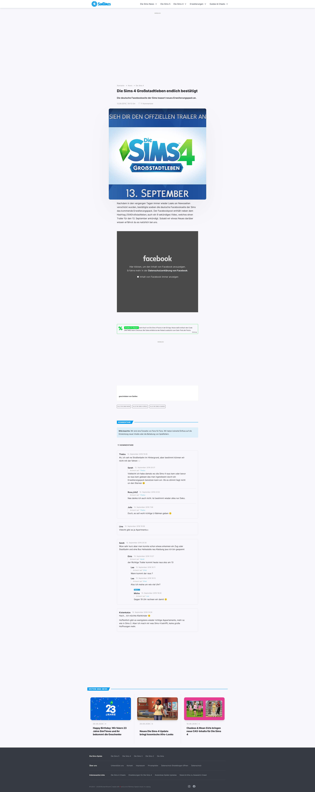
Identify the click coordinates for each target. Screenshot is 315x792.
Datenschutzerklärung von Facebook (167, 270)
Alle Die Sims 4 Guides (157, 406)
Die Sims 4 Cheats (118, 775)
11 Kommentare (147, 103)
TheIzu (142, 470)
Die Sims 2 (150, 756)
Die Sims (160, 756)
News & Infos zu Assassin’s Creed (193, 775)
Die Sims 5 (165, 4)
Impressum (140, 765)
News (130, 86)
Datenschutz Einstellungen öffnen (174, 765)
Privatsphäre (153, 765)
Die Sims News (147, 4)
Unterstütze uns (117, 765)
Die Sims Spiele (95, 756)
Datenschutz (196, 765)
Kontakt (130, 765)
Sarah (142, 559)
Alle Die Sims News (124, 406)
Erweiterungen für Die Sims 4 (140, 775)
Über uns (93, 765)
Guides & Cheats (217, 4)
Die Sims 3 (138, 756)
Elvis (145, 570)
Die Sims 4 (178, 4)
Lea (147, 596)
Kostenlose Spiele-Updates (166, 775)
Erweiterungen (196, 4)
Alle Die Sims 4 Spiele (140, 406)
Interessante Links (97, 775)
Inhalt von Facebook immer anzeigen (159, 277)
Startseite (120, 86)
